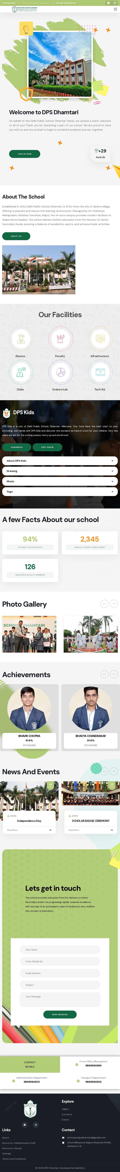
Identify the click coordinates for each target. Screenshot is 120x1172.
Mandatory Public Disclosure (36, 3)
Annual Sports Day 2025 (90, 821)
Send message (60, 1014)
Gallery (65, 1109)
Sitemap (6, 1153)
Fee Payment (9, 3)
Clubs (20, 389)
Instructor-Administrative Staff (18, 1143)
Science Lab (60, 389)
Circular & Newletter (66, 3)
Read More (12, 830)
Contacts (67, 1114)
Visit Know (47, 447)
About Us (16, 236)
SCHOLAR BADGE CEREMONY (29, 821)
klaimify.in (80, 1168)
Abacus (20, 356)
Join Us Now (24, 154)
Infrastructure (100, 356)
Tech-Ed (99, 389)
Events (65, 1119)
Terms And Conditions (14, 1158)
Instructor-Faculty (12, 1148)
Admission (17, 447)
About (5, 1137)
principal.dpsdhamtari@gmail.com (86, 1137)
